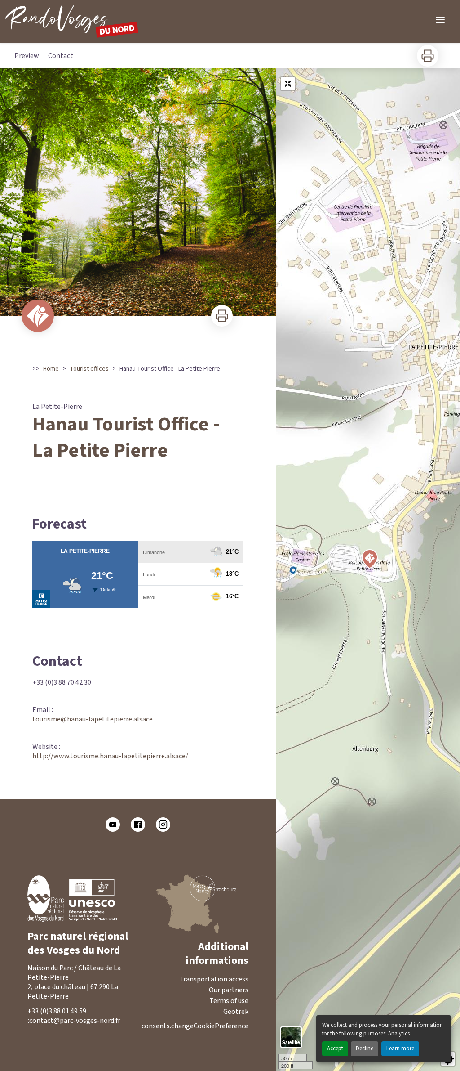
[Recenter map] (288, 83)
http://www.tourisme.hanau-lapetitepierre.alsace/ (110, 756)
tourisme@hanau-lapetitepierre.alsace (92, 719)
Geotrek (235, 1012)
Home (51, 368)
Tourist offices (89, 368)
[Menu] (440, 19)
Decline (364, 1048)
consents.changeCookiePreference (195, 1026)
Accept (335, 1048)
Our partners (228, 990)
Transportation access (213, 979)
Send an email (81, 1021)
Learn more (400, 1048)
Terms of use (228, 1001)
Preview (26, 56)
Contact (60, 56)
